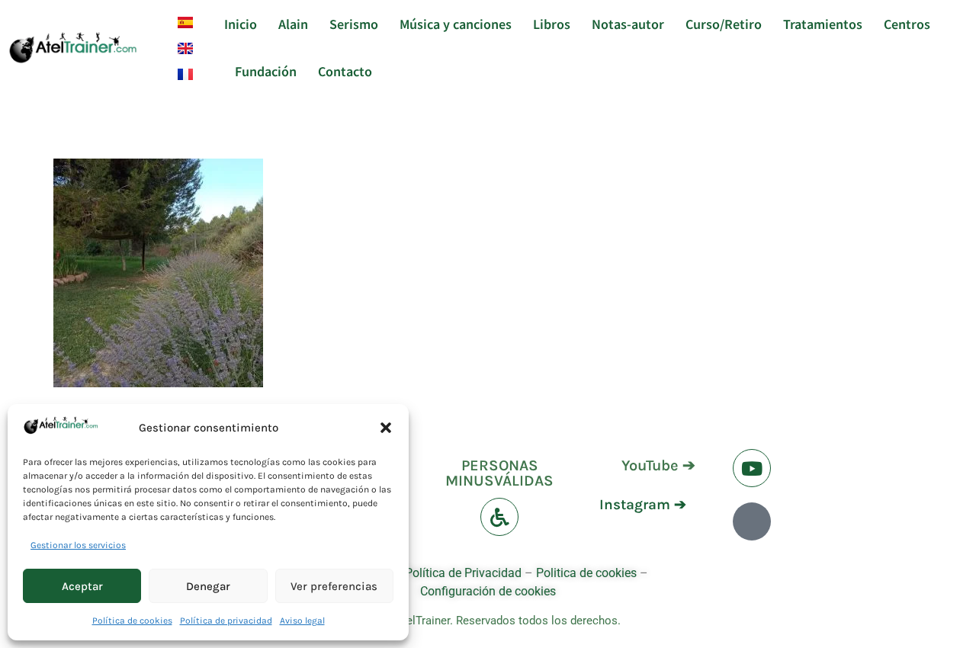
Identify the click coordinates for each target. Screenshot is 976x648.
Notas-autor (628, 23)
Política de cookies (132, 620)
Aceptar (82, 586)
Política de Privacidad (463, 573)
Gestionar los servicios (78, 545)
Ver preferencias (334, 586)
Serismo (353, 23)
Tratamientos (822, 23)
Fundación (266, 71)
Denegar (208, 586)
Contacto (345, 71)
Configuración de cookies (488, 591)
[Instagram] (752, 521)
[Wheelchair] (499, 517)
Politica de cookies (586, 573)
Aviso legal (302, 620)
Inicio (240, 23)
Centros (907, 23)
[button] (385, 427)
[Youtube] (752, 468)
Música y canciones (456, 23)
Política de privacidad (226, 620)
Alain (293, 23)
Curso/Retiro (723, 23)
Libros (551, 23)
